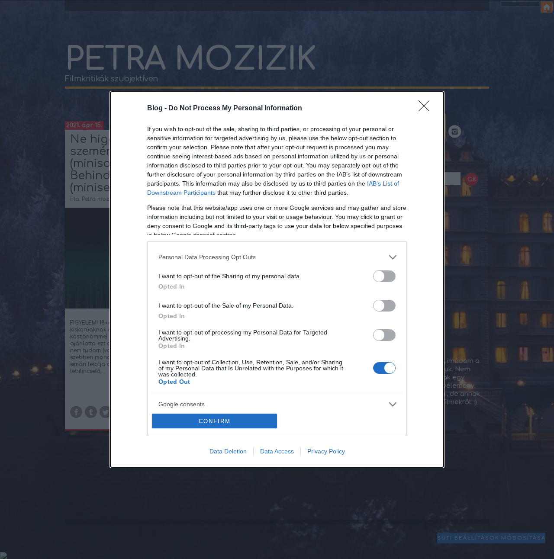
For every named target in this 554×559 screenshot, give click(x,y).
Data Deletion (228, 451)
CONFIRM (215, 421)
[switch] (384, 276)
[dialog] (277, 280)
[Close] (427, 108)
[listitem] (277, 257)
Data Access (277, 451)
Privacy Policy (326, 451)
